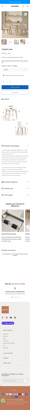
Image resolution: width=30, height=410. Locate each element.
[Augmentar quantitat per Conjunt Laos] (10, 82)
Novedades (5, 347)
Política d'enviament (23, 401)
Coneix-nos (5, 334)
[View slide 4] (18, 297)
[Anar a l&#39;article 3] (16, 41)
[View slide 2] (14, 297)
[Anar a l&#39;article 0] (4, 41)
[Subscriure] (25, 380)
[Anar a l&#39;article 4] (22, 41)
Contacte (5, 336)
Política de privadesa (6, 401)
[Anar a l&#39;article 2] (10, 41)
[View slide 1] (12, 297)
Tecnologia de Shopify (18, 399)
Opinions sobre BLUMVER (9, 343)
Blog (4, 338)
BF (3, 345)
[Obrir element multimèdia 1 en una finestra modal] (25, 14)
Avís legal (15, 403)
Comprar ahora (15, 92)
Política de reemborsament (15, 401)
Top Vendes (5, 341)
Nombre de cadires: (9, 66)
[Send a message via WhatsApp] (3, 400)
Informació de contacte (9, 403)
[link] (13, 221)
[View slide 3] (16, 297)
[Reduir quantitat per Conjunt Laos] (3, 82)
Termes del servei (21, 403)
